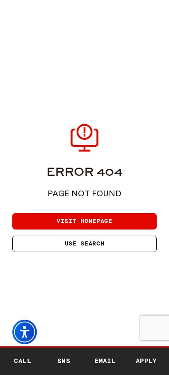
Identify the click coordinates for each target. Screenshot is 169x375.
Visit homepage (84, 221)
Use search (85, 243)
